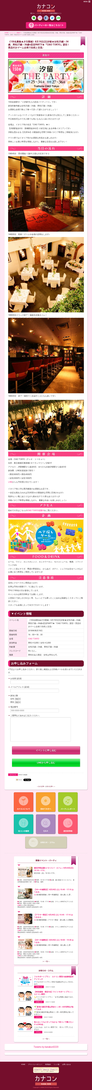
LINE (10, 482)
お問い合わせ (66, 1064)
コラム (38, 1017)
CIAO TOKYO (33, 639)
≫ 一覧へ (46, 961)
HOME (6, 33)
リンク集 (56, 1064)
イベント (12, 33)
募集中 (19, 33)
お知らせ (39, 987)
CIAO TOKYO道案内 (35, 510)
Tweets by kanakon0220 (46, 1047)
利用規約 (48, 1064)
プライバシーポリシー (35, 1064)
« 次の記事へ (41, 786)
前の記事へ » (51, 786)
